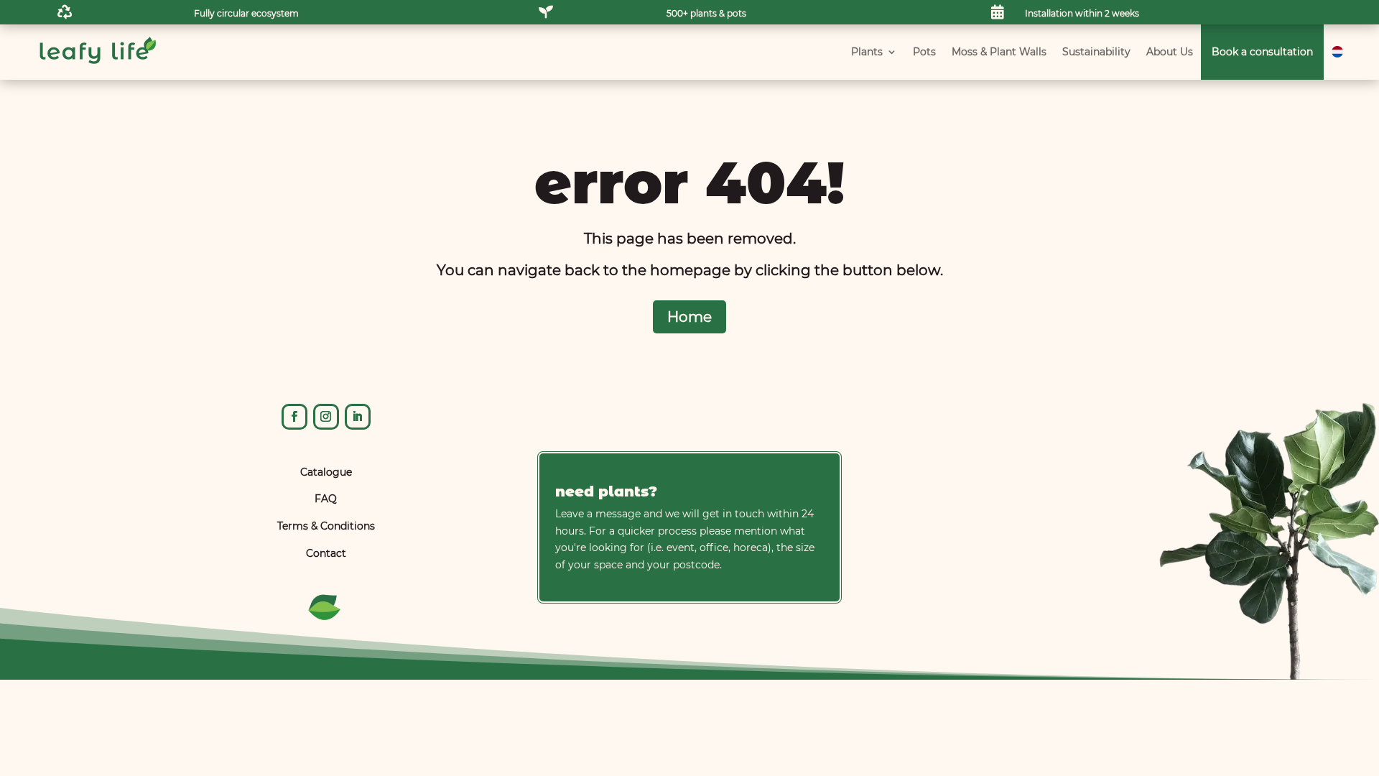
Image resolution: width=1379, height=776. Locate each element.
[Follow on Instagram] (326, 417)
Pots (924, 51)
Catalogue (326, 472)
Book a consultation (1262, 51)
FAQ (326, 498)
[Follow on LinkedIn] (358, 417)
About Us (1169, 51)
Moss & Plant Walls (999, 51)
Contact (326, 553)
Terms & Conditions (326, 525)
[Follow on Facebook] (294, 417)
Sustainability (1096, 51)
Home (689, 316)
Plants (867, 51)
